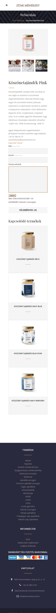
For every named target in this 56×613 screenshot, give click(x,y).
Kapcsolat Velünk (15, 143)
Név (14, 146)
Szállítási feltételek (28, 546)
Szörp (28, 503)
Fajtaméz (28, 464)
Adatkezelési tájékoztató (28, 542)
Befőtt (28, 496)
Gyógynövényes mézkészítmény (28, 470)
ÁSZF (28, 539)
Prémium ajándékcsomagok (28, 483)
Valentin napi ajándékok (28, 519)
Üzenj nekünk (14, 164)
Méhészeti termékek (28, 473)
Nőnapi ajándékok (28, 513)
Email (14, 155)
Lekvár (28, 500)
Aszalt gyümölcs (28, 506)
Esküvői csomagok (27, 202)
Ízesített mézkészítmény (28, 467)
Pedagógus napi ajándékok (28, 516)
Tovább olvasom (28, 240)
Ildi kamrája (28, 493)
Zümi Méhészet (18, 20)
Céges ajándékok (28, 486)
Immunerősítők (28, 490)
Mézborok (28, 477)
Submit (12, 195)
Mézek (28, 460)
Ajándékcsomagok (28, 480)
